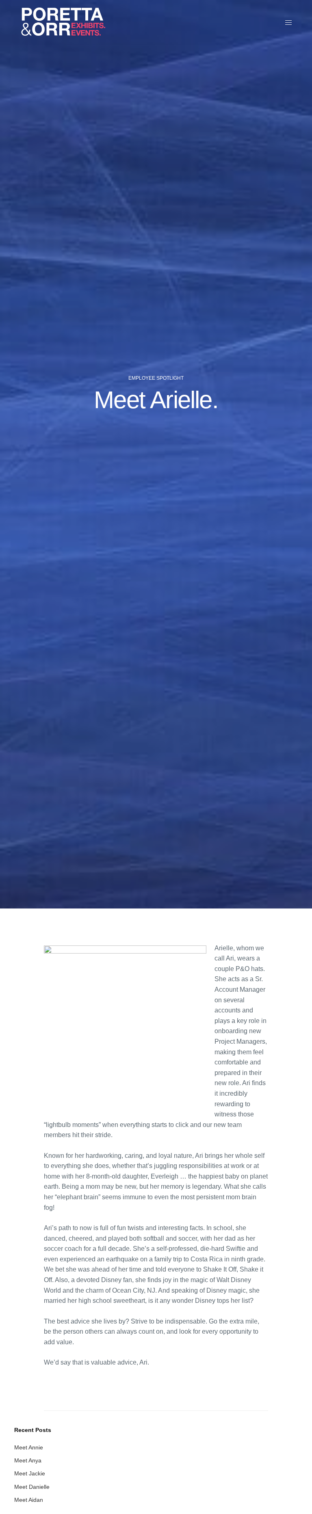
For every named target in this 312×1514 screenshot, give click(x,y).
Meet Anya (27, 1460)
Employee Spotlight (156, 378)
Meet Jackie (29, 1473)
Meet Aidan (28, 1500)
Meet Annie (28, 1447)
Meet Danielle (32, 1487)
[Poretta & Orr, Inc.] (63, 22)
